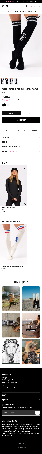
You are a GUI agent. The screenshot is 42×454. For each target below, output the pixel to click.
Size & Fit (4, 142)
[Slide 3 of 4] (11, 81)
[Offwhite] (7, 105)
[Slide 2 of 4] (7, 81)
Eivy (23, 443)
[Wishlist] (31, 6)
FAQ (3, 390)
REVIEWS (11, 151)
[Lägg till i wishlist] (39, 17)
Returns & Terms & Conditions (11, 388)
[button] (10, 100)
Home (3, 11)
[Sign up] (37, 413)
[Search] (27, 6)
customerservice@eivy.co (10, 382)
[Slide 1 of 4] (2, 81)
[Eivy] (4, 6)
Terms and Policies (21, 447)
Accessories (9, 11)
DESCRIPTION (5, 137)
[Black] (3, 105)
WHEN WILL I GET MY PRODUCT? (11, 147)
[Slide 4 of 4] (16, 81)
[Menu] (39, 6)
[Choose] (25, 204)
